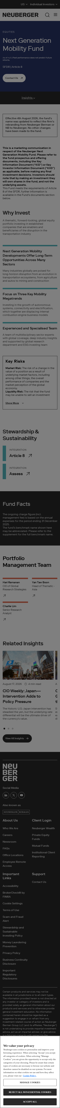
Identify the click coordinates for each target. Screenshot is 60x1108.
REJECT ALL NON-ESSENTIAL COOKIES (30, 1092)
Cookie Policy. (29, 1075)
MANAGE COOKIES (30, 1082)
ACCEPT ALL (30, 1101)
